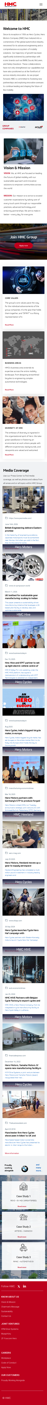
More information (12, 1153)
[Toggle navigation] (41, 4)
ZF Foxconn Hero (9, 1338)
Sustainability (7, 1311)
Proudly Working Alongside (13, 1380)
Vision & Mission (8, 1302)
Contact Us (6, 1316)
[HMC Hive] (23, 634)
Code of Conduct (8, 1363)
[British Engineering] (23, 499)
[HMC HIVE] (23, 969)
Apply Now (6, 1367)
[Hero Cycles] (23, 702)
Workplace (6, 1358)
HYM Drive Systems (9, 1329)
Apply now (23, 246)
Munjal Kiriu (6, 1334)
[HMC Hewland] (23, 834)
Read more (22, 1206)
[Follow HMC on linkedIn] (24, 1286)
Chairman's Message (10, 1307)
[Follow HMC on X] (19, 1286)
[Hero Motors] (23, 769)
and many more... (39, 1168)
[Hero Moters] (23, 567)
